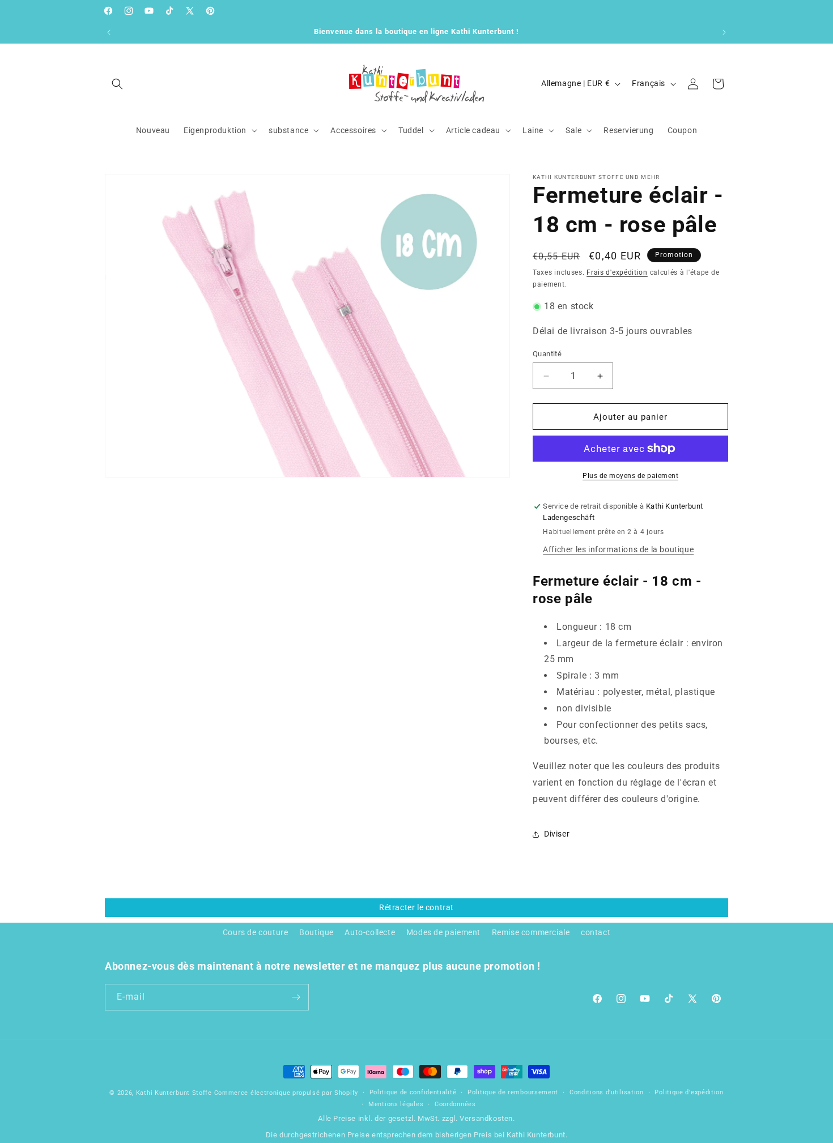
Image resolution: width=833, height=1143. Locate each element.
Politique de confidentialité (413, 1092)
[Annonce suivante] (724, 32)
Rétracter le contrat (416, 907)
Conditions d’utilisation (607, 1092)
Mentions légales (395, 1104)
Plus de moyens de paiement (630, 476)
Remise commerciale (531, 932)
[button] (117, 83)
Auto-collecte (370, 932)
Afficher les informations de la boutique (618, 549)
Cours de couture (255, 932)
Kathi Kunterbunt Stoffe (175, 1093)
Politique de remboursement (513, 1092)
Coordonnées (455, 1104)
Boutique (316, 932)
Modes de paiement (443, 932)
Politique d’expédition (688, 1092)
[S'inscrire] (295, 997)
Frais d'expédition (617, 272)
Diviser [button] (557, 833)
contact (595, 932)
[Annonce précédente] (108, 32)
